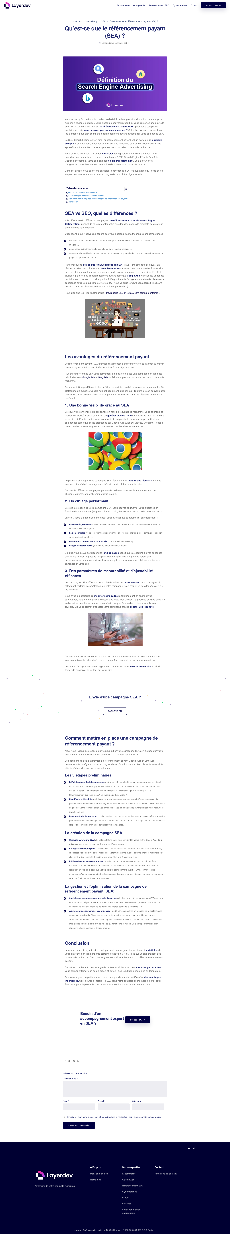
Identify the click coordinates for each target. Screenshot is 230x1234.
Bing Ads (103, 377)
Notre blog (95, 1179)
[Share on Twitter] (69, 1061)
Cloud (194, 5)
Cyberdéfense (180, 5)
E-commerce (123, 5)
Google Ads (139, 5)
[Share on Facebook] (64, 1061)
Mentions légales (99, 1173)
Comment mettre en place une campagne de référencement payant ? (98, 199)
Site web (136, 1101)
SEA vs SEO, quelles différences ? (82, 193)
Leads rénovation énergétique (131, 1211)
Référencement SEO (159, 5)
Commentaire (70, 1079)
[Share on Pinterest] (74, 1061)
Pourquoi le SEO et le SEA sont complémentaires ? (133, 293)
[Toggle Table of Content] (125, 189)
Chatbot (126, 1203)
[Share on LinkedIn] (78, 1061)
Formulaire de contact (166, 1173)
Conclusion (73, 202)
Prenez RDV (136, 1019)
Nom (66, 1101)
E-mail (101, 1101)
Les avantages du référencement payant (86, 196)
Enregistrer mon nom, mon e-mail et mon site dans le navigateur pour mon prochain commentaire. (114, 1117)
